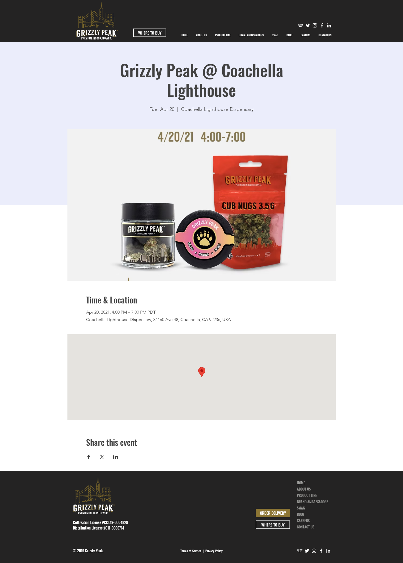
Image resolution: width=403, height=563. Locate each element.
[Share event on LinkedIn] (115, 457)
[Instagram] (315, 25)
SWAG (301, 508)
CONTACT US (305, 527)
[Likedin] (329, 25)
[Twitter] (308, 25)
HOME (301, 482)
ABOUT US (304, 489)
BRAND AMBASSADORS (312, 501)
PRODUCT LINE (307, 495)
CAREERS (303, 520)
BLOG (300, 514)
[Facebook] (322, 25)
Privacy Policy (214, 550)
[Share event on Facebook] (88, 457)
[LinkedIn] (328, 551)
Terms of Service (190, 550)
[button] (251, 35)
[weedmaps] (300, 25)
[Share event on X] (102, 457)
